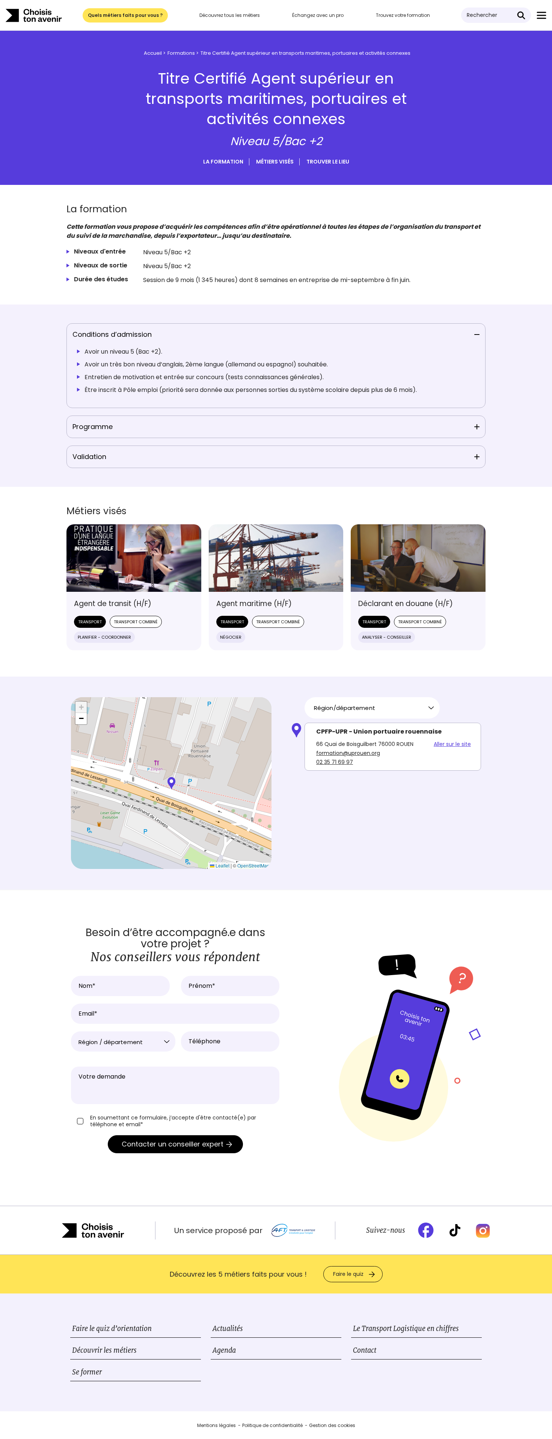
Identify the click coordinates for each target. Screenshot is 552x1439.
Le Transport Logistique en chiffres (406, 1328)
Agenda (224, 1350)
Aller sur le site (452, 744)
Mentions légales (216, 1425)
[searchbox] (369, 708)
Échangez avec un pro (318, 15)
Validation (89, 456)
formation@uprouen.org (348, 753)
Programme (92, 426)
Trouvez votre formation (403, 15)
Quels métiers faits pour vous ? (125, 15)
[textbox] (123, 1042)
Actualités (228, 1328)
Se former (87, 1372)
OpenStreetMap (253, 865)
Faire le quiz (348, 1274)
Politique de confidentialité (272, 1425)
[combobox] (372, 708)
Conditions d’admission (112, 334)
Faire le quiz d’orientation (112, 1328)
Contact (364, 1350)
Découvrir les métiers (104, 1350)
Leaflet (221, 865)
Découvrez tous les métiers (229, 15)
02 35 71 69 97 (334, 762)
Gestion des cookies (332, 1425)
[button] (171, 783)
